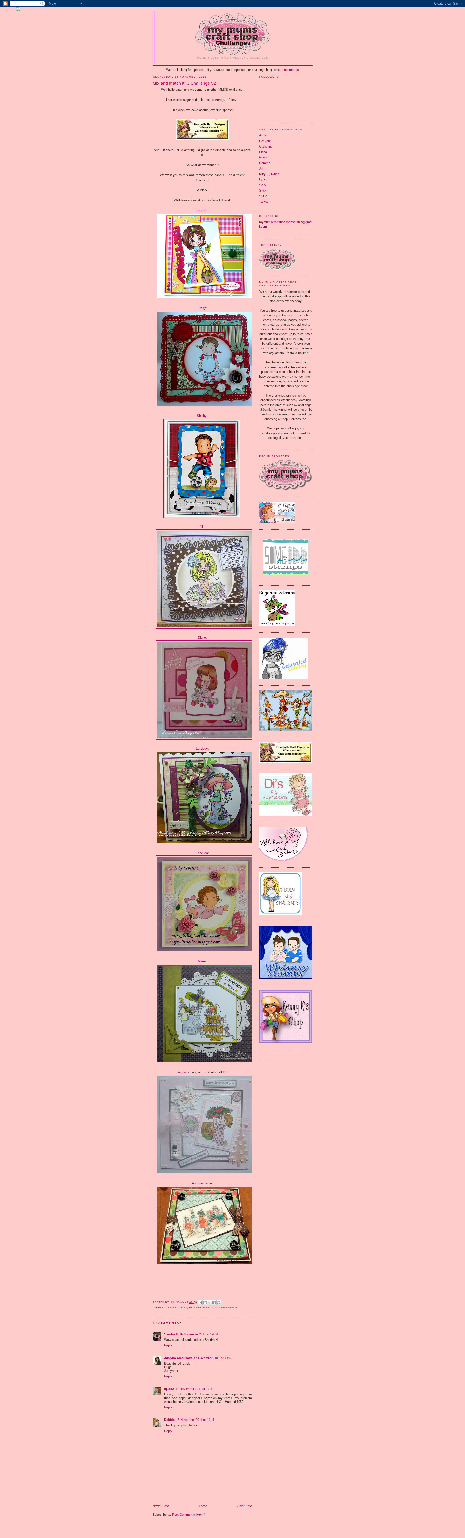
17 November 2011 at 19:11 (194, 1389)
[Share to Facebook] (214, 1302)
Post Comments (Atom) (188, 1514)
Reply (168, 1345)
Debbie (169, 1420)
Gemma (264, 163)
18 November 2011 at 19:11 (195, 1420)
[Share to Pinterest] (218, 1302)
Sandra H (171, 1334)
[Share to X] (209, 1302)
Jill (261, 168)
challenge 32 (176, 1307)
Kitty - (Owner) (269, 174)
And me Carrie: (202, 1183)
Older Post (244, 1506)
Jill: (202, 527)
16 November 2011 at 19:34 (198, 1334)
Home (203, 1506)
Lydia (263, 179)
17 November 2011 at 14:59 (213, 1358)
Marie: (202, 961)
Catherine (265, 146)
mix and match (226, 1307)
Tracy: (202, 308)
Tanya (263, 201)
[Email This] (200, 1302)
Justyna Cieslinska (178, 1358)
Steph (263, 190)
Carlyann (202, 210)
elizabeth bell (201, 1307)
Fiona (263, 152)
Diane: (202, 637)
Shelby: (202, 416)
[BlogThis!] (204, 1302)
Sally (262, 185)
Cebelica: (202, 853)
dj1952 (169, 1389)
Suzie (263, 196)
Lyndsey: (202, 748)
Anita (262, 135)
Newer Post (161, 1506)
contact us (291, 70)
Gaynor (182, 1072)
